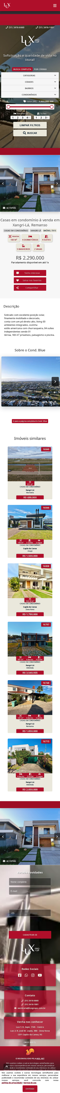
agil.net (40, 1058)
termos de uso (30, 1082)
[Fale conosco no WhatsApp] (26, 975)
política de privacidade (12, 1082)
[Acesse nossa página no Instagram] (32, 975)
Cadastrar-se (30, 934)
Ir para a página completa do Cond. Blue (30, 421)
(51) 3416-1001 (46, 27)
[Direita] (57, 183)
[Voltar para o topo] (6, 1066)
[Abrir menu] (55, 5)
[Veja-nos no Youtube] (40, 975)
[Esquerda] (3, 183)
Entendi (30, 1088)
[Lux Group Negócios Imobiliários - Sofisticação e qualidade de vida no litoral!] (30, 41)
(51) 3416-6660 (16, 27)
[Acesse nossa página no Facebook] (19, 975)
